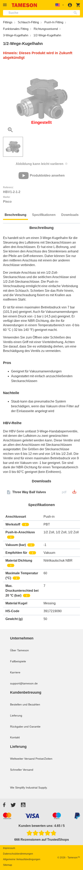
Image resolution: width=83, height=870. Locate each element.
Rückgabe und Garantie (25, 726)
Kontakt (15, 737)
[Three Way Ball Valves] (74, 493)
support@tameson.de (24, 683)
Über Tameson (19, 650)
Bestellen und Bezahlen (25, 704)
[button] (5, 5)
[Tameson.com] (24, 5)
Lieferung (16, 715)
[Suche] (76, 12)
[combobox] (41, 12)
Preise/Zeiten (43, 758)
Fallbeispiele (18, 661)
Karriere (15, 672)
